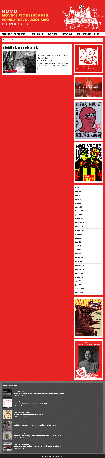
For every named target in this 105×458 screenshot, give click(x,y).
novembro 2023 (79, 289)
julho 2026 (78, 191)
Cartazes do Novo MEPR (37, 34)
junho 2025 (78, 242)
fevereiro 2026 (79, 211)
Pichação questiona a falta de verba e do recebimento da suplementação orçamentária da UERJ (7, 393)
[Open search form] (102, 34)
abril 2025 (78, 250)
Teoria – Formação (52, 34)
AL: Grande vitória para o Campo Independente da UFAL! (7, 414)
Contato (78, 34)
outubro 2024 (79, 273)
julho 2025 (78, 238)
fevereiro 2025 (79, 258)
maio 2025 (78, 246)
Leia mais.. (42, 68)
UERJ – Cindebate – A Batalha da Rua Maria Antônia (19, 62)
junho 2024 (78, 285)
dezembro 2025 (79, 219)
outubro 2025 (79, 226)
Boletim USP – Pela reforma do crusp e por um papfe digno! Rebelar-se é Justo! (7, 425)
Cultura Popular (67, 34)
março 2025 (78, 254)
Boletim (16, 423)
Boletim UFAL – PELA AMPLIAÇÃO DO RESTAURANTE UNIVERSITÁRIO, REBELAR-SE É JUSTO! (7, 435)
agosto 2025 (78, 234)
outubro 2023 (79, 293)
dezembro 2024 (79, 265)
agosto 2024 (78, 281)
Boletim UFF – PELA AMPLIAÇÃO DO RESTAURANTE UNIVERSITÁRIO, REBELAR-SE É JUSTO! (7, 446)
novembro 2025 (79, 222)
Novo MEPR (41, 60)
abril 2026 (78, 203)
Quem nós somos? (7, 34)
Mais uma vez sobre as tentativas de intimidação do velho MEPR (7, 403)
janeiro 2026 (78, 215)
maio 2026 (78, 199)
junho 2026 (78, 195)
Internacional (87, 34)
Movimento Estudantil (20, 34)
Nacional (96, 34)
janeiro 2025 (78, 261)
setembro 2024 (79, 277)
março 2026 (78, 207)
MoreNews (52, 456)
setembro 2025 (79, 230)
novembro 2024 (79, 269)
